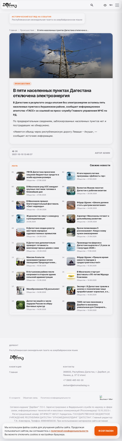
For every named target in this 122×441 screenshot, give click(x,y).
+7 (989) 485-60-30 (73, 380)
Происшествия (27, 30)
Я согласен (105, 430)
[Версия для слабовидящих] (105, 5)
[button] (117, 5)
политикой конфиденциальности (69, 430)
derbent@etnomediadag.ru (76, 385)
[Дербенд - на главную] (14, 5)
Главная (13, 30)
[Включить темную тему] (98, 5)
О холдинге (14, 398)
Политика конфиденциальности (56, 398)
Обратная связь (30, 398)
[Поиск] (92, 5)
